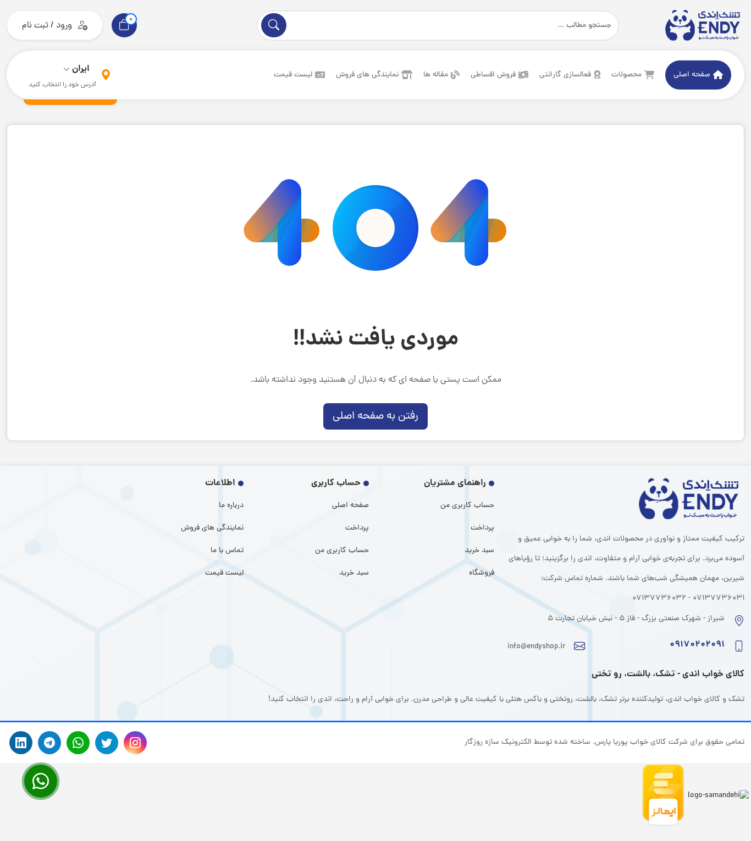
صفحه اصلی (691, 75)
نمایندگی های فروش (367, 75)
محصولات (626, 75)
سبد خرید (479, 550)
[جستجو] (273, 25)
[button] (124, 25)
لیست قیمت (293, 75)
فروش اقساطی (493, 75)
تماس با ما (227, 550)
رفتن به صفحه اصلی (375, 416)
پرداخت (482, 528)
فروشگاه (481, 573)
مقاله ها (435, 75)
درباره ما (231, 505)
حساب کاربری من (467, 505)
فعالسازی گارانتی (565, 75)
